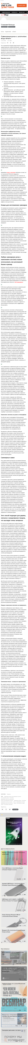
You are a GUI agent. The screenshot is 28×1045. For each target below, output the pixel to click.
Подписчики (8, 31)
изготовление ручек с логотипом (7, 797)
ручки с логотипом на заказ (19, 803)
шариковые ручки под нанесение (7, 799)
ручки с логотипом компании (6, 804)
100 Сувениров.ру (19, 282)
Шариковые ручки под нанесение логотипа (12, 796)
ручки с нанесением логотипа (19, 801)
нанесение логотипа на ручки (6, 801)
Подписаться (4, 26)
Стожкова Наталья (8, 24)
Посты (2, 31)
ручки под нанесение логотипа (7, 800)
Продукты (9, 794)
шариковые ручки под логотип (7, 803)
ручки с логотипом (11, 172)
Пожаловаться (12, 26)
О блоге (14, 31)
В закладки (15, 809)
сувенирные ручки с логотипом (20, 800)
